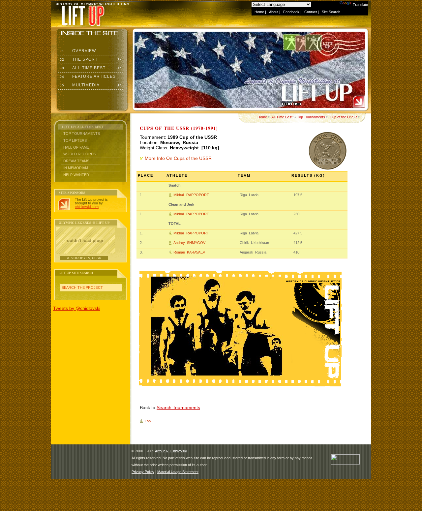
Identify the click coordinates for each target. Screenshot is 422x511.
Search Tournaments (178, 407)
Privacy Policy (143, 472)
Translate (360, 5)
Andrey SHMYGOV (189, 243)
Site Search (331, 12)
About (273, 12)
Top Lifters (75, 140)
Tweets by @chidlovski (76, 308)
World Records (79, 154)
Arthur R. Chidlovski (171, 451)
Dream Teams (76, 161)
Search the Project (82, 287)
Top (148, 421)
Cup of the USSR (343, 117)
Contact (310, 12)
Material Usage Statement (177, 472)
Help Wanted (76, 175)
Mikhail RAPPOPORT (191, 195)
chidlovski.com (87, 207)
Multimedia (79, 85)
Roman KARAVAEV (189, 252)
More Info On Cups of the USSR (178, 158)
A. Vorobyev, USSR (84, 258)
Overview (77, 50)
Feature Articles (87, 76)
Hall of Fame (76, 147)
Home (259, 12)
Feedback (291, 12)
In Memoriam (75, 168)
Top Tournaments (81, 133)
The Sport (78, 59)
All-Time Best (82, 68)
